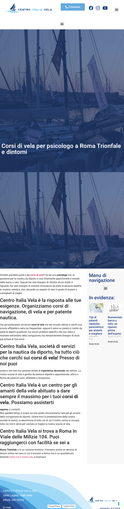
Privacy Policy (54, 506)
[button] (116, 9)
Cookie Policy (68, 506)
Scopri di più (94, 344)
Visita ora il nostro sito (21, 457)
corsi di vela (36, 275)
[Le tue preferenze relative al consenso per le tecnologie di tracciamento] (119, 504)
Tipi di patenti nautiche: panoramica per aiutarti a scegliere (96, 325)
